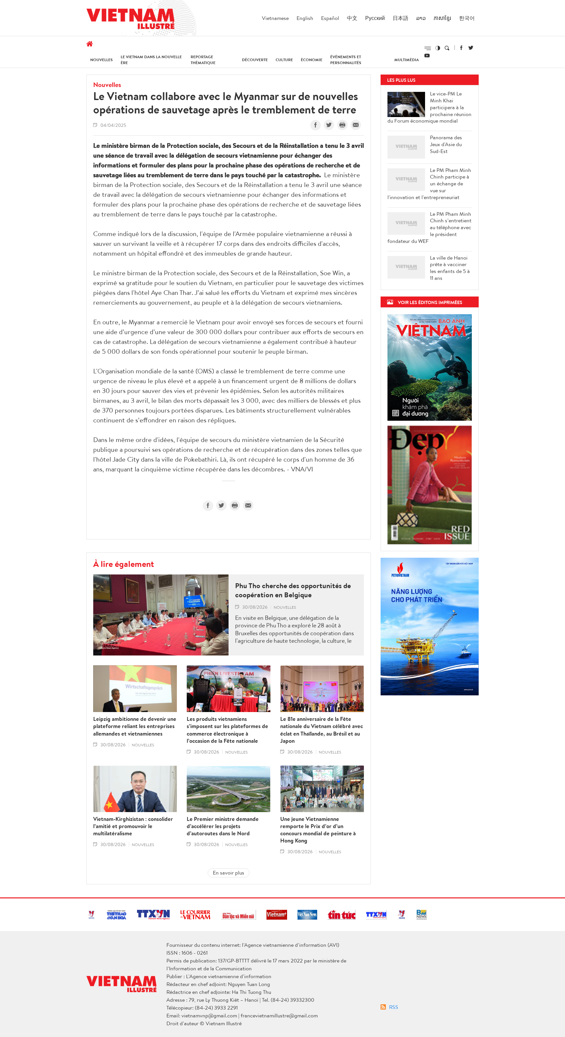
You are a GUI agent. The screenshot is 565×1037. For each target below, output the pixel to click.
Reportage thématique (203, 59)
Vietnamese (275, 18)
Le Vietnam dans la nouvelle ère (151, 59)
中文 (352, 18)
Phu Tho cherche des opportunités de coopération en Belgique (293, 590)
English (305, 18)
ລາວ (421, 18)
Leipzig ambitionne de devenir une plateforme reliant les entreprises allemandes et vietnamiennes (134, 726)
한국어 (467, 18)
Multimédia (406, 59)
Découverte (255, 59)
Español (330, 18)
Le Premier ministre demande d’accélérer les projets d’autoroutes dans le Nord (223, 826)
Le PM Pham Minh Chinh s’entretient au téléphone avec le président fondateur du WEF (429, 228)
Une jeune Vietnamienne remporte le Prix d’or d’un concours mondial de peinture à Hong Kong (318, 829)
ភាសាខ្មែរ (442, 18)
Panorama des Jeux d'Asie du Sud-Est (446, 144)
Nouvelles (101, 59)
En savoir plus (228, 872)
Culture (284, 59)
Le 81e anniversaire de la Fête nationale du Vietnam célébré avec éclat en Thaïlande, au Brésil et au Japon (321, 729)
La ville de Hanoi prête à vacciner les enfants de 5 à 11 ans (450, 267)
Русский (375, 18)
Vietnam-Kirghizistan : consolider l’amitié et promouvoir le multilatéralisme (133, 826)
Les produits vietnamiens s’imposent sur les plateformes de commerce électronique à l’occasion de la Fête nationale (227, 729)
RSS (393, 1007)
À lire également (123, 563)
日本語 (400, 18)
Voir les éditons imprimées (430, 302)
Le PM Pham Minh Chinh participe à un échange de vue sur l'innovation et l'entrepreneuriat (429, 184)
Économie (311, 59)
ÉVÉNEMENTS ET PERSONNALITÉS (345, 59)
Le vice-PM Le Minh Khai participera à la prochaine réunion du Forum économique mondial (429, 107)
